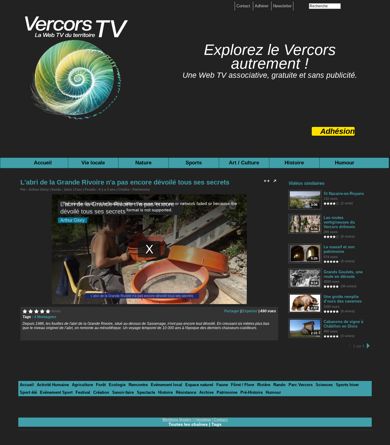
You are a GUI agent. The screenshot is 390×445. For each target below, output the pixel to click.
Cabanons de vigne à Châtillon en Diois (343, 323)
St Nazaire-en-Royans (344, 193)
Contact (243, 6)
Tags (216, 424)
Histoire (294, 163)
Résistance (186, 392)
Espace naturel (199, 384)
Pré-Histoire (251, 392)
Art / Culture (244, 163)
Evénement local (166, 384)
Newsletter (282, 6)
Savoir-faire (123, 392)
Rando (279, 384)
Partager (231, 311)
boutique (203, 420)
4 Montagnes (45, 317)
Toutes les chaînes (188, 424)
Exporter (249, 311)
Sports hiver (347, 384)
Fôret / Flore (242, 384)
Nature (143, 163)
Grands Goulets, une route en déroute (343, 274)
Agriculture (82, 384)
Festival (83, 392)
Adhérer (262, 6)
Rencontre (138, 384)
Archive (206, 392)
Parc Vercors (301, 384)
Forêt (101, 384)
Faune (222, 384)
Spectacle (146, 392)
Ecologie (117, 384)
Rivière (263, 384)
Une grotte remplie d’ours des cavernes (343, 298)
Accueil (43, 163)
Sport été (28, 392)
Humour (344, 163)
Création (101, 392)
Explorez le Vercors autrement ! (270, 56)
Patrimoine (141, 189)
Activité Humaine (53, 384)
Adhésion (337, 131)
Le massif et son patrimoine (339, 249)
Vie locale (93, 163)
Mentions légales (177, 420)
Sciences (324, 384)
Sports (194, 163)
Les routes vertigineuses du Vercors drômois (339, 222)
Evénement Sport (56, 392)
